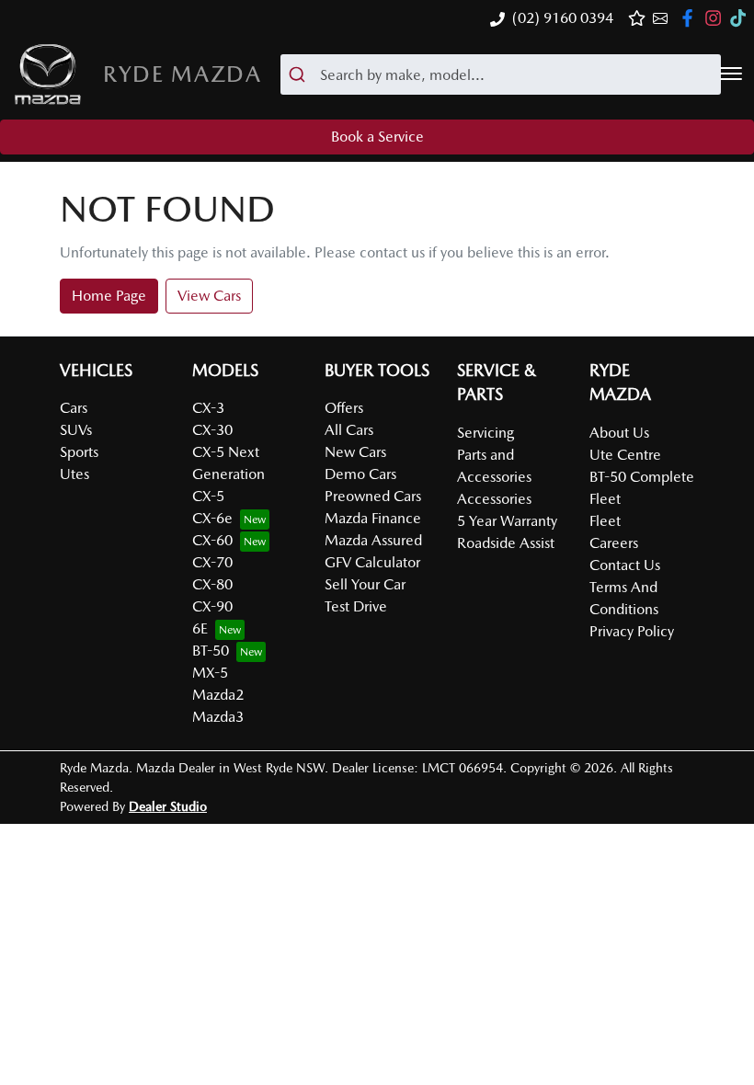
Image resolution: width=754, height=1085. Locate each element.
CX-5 (208, 496)
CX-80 (212, 584)
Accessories (494, 499)
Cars (73, 408)
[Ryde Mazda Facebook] (691, 18)
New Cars (355, 452)
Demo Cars (360, 474)
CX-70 (212, 562)
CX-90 (212, 606)
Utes (74, 474)
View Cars (209, 295)
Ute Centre (625, 454)
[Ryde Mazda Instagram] (716, 18)
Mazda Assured (373, 540)
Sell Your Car (365, 584)
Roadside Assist (505, 543)
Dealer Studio (168, 806)
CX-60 (212, 540)
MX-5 (210, 672)
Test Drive (356, 606)
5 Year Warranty (507, 521)
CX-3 (208, 408)
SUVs (76, 430)
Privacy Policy (631, 631)
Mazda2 (218, 694)
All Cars (349, 430)
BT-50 (210, 650)
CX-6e (212, 518)
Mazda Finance (373, 518)
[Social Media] (741, 18)
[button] (731, 73)
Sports (79, 452)
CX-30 (212, 430)
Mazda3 (218, 716)
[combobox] (500, 74)
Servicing (485, 432)
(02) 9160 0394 (562, 18)
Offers (344, 408)
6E (200, 628)
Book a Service (377, 136)
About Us (619, 432)
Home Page (109, 295)
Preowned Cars (373, 496)
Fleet (605, 521)
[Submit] (300, 74)
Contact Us (624, 565)
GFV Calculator (372, 562)
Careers (613, 543)
